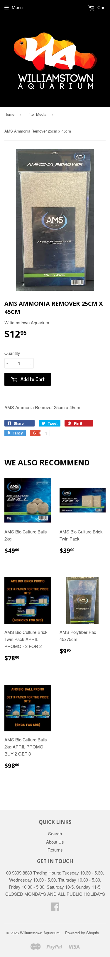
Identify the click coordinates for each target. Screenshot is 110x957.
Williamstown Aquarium (40, 932)
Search (55, 833)
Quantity (12, 353)
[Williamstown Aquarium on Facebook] (55, 908)
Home (9, 114)
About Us (55, 842)
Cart (101, 7)
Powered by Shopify (82, 932)
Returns (55, 850)
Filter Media (36, 114)
